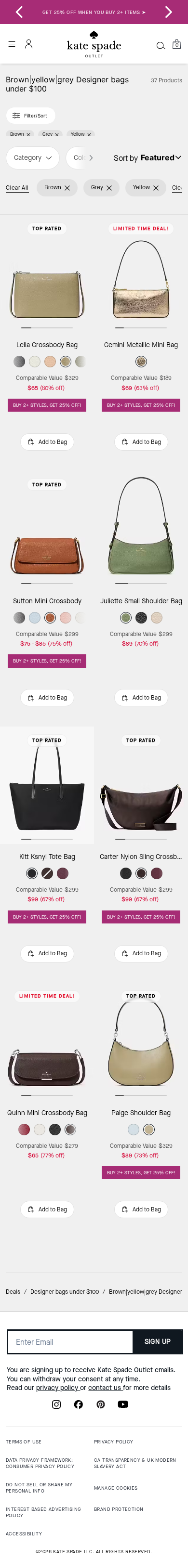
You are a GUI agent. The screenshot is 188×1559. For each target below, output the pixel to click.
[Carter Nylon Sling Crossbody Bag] (141, 785)
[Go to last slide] (19, 12)
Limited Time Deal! (141, 228)
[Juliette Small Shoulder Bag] (141, 529)
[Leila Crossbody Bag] (47, 273)
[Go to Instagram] (56, 1407)
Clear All (17, 188)
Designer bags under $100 (64, 1292)
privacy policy (58, 1387)
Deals (13, 1292)
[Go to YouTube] (123, 1407)
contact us (105, 1387)
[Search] (161, 45)
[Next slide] (168, 12)
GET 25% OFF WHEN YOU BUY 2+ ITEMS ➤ (94, 12)
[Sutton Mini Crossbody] (47, 529)
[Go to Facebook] (78, 1407)
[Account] (29, 44)
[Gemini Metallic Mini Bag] (141, 273)
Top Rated (47, 228)
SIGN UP (158, 1341)
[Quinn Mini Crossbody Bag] (47, 1041)
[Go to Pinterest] (101, 1407)
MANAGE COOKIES (116, 1488)
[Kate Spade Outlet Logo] (94, 44)
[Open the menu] (11, 44)
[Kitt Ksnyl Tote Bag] (47, 785)
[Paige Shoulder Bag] (141, 1041)
